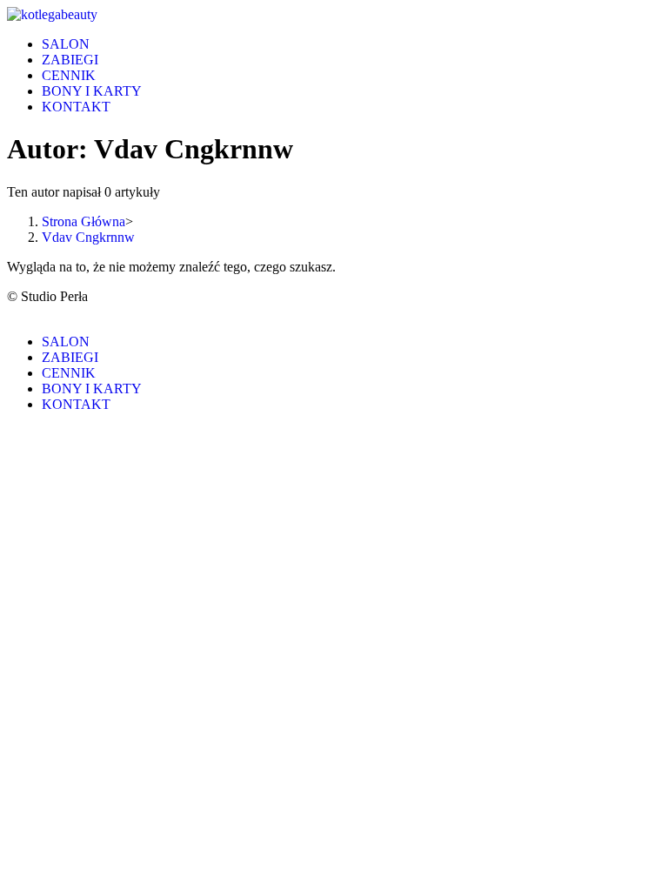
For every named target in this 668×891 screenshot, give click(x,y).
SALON (66, 341)
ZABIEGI (70, 357)
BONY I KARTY (92, 388)
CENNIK (69, 372)
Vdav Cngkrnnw (88, 237)
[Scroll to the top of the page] (12, 312)
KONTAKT (76, 404)
